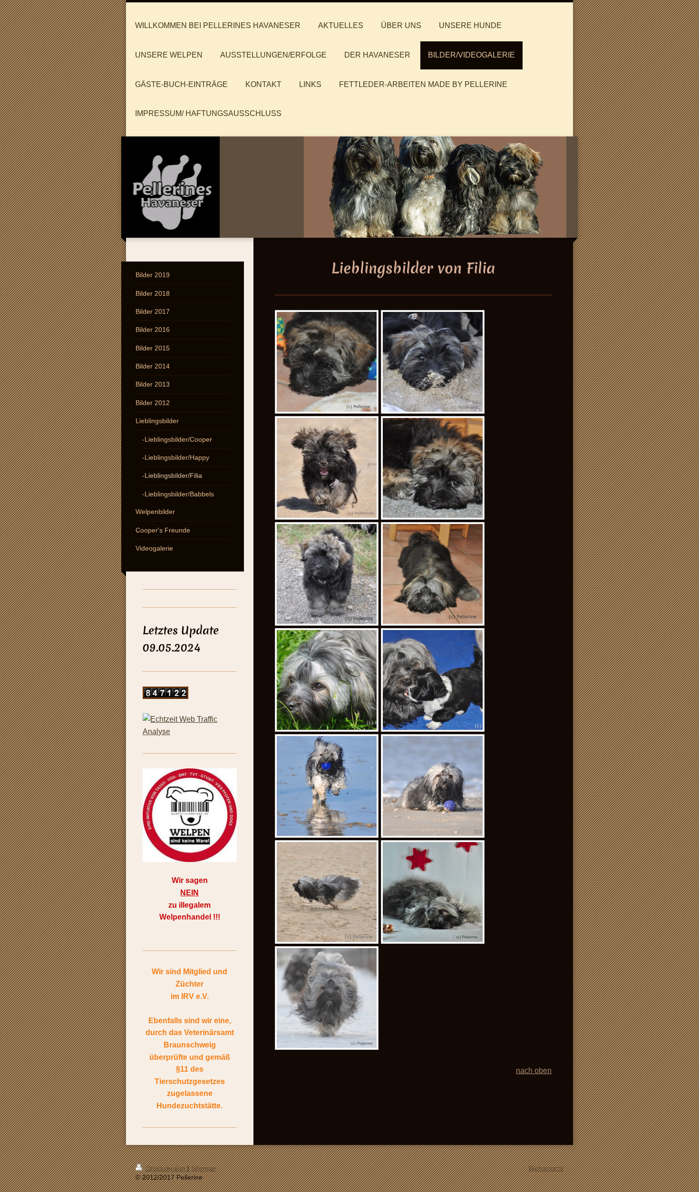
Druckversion (165, 1168)
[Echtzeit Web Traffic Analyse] (190, 725)
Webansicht (545, 1168)
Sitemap (203, 1168)
